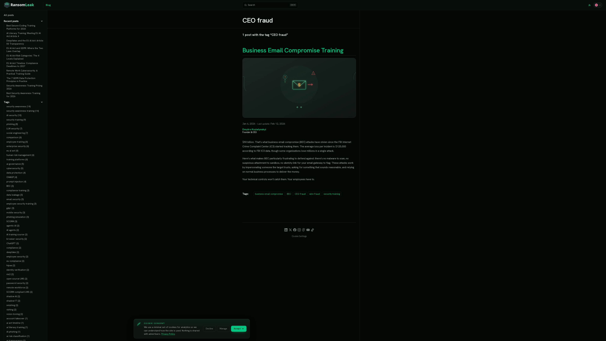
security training (332, 193)
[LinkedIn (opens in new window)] (286, 229)
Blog (48, 5)
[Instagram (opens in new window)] (299, 229)
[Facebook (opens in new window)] (294, 229)
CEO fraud (300, 193)
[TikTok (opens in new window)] (312, 229)
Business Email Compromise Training (292, 50)
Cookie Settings (299, 236)
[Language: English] (597, 5)
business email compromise (269, 193)
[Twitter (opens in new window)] (290, 229)
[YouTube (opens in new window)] (308, 229)
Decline (209, 328)
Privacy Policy (168, 333)
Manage (223, 328)
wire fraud (314, 193)
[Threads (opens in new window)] (303, 229)
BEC (289, 193)
